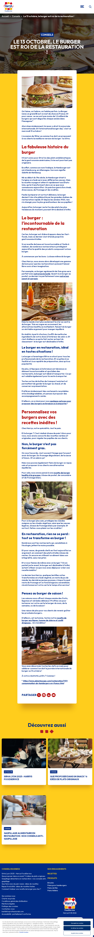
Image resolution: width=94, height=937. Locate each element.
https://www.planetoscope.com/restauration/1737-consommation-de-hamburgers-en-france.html (45, 682)
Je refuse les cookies (77, 928)
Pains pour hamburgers (57, 885)
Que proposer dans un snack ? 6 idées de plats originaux (23, 876)
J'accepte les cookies (77, 923)
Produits (52, 878)
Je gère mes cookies (77, 933)
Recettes (52, 873)
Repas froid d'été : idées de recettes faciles (18, 886)
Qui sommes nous (8, 896)
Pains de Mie (52, 888)
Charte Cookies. (24, 932)
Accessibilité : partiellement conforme (16, 914)
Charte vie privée (8, 898)
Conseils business (11, 869)
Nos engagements (56, 869)
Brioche (50, 883)
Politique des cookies (10, 906)
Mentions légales (8, 904)
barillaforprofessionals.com (13, 911)
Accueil (5, 16)
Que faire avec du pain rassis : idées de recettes (20, 884)
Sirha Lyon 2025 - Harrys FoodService (17, 873)
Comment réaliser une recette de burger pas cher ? (21, 889)
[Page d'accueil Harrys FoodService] (8, 7)
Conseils (16, 16)
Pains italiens (52, 890)
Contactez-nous (8, 909)
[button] (90, 7)
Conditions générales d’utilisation (15, 901)
